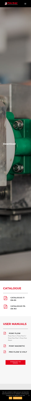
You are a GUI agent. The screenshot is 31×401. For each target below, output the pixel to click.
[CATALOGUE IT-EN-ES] (5, 299)
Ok (10, 398)
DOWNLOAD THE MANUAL (15, 362)
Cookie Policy (17, 398)
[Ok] (29, 395)
